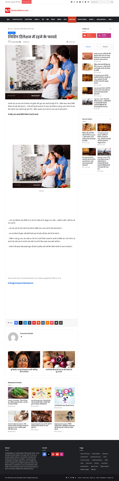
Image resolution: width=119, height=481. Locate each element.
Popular (88, 47)
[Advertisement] (76, 10)
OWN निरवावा (28, 19)
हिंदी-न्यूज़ (93, 469)
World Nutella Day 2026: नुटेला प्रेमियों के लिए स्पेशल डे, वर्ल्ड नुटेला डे (41, 425)
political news (94, 466)
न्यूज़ (8, 19)
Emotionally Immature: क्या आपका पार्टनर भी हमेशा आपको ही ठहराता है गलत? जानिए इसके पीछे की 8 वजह (18, 426)
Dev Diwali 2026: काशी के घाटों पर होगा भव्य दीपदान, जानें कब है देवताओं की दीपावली (102, 91)
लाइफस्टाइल (72, 19)
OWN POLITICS (17, 19)
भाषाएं (110, 19)
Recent (105, 47)
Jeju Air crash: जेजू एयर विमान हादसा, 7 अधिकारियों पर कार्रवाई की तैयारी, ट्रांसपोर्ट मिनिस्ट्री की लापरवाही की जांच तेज (102, 103)
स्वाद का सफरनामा (101, 19)
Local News (104, 463)
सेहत (47, 19)
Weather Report (105, 466)
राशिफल (59, 19)
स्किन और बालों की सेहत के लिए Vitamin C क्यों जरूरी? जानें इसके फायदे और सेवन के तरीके (102, 67)
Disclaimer (103, 477)
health (105, 457)
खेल (43, 19)
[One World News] (16, 10)
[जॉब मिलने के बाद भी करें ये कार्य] (64, 395)
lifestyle (97, 463)
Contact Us (110, 477)
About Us (92, 477)
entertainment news (95, 457)
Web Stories (82, 19)
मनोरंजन (36, 19)
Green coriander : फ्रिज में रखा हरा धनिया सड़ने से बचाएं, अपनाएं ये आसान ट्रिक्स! (18, 402)
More (91, 19)
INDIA (106, 460)
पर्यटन (65, 19)
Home (11, 29)
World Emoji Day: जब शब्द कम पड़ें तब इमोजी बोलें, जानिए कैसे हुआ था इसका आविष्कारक (40, 402)
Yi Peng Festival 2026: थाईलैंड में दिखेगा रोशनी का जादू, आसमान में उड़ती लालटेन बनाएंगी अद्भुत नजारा (102, 79)
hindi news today (85, 460)
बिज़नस (53, 19)
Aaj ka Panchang (85, 453)
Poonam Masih (15, 42)
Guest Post (85, 477)
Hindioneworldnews (97, 460)
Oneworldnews (84, 466)
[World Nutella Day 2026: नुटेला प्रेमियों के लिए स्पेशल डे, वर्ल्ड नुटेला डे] (41, 416)
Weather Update (85, 469)
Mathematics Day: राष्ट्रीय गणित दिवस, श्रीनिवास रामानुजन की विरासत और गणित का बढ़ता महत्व (64, 426)
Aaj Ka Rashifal (96, 453)
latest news (89, 463)
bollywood (105, 453)
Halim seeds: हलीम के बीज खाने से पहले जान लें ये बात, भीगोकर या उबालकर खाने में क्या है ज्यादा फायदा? (102, 56)
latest (82, 463)
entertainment (84, 457)
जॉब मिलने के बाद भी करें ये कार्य (64, 405)
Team (97, 477)
